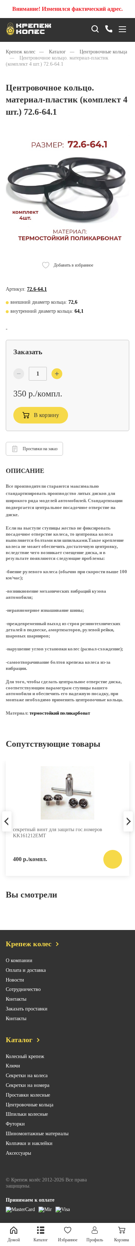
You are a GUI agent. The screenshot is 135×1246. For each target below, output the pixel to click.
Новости (15, 980)
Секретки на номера (27, 1085)
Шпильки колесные (27, 1114)
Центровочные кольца (29, 1104)
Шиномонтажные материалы (37, 1133)
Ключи (13, 1066)
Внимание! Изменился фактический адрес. (67, 9)
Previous (7, 821)
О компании (19, 960)
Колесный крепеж (25, 1056)
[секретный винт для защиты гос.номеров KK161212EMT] (67, 793)
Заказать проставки (27, 1009)
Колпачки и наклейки (29, 1143)
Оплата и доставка (26, 970)
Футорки (15, 1124)
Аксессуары (18, 1153)
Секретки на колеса (27, 1075)
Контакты (16, 999)
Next (128, 821)
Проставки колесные (28, 1095)
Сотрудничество (23, 989)
